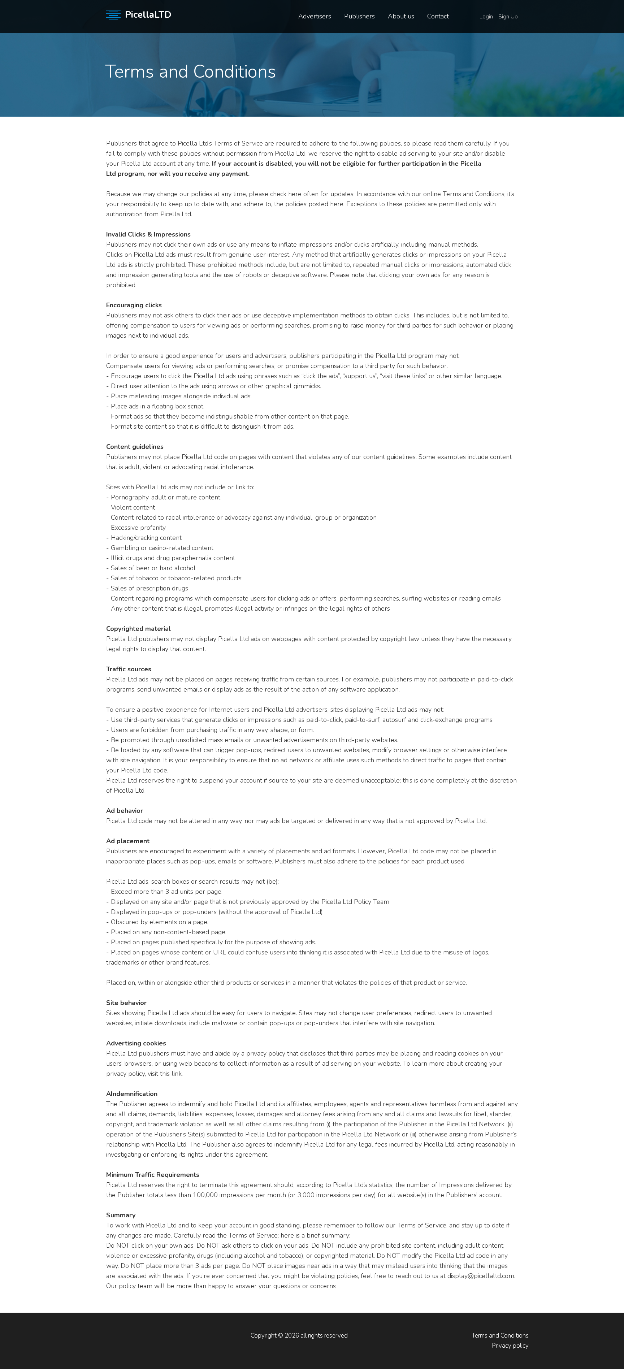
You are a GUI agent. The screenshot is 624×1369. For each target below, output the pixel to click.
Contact (438, 16)
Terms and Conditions (500, 1335)
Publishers (359, 16)
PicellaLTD (148, 14)
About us (401, 16)
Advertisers (314, 16)
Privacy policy (510, 1346)
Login (486, 17)
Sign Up (508, 17)
